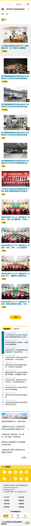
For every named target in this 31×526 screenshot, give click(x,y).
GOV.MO (6, 497)
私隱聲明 (21, 503)
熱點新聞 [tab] (7, 329)
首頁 (2, 14)
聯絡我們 (21, 500)
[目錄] (2, 9)
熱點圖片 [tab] (16, 329)
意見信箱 (21, 497)
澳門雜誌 (6, 500)
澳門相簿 (6, 507)
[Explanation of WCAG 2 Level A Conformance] (27, 523)
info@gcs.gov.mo (10, 489)
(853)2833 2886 (9, 491)
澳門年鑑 (6, 503)
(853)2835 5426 (21, 491)
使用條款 (21, 507)
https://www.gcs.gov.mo (11, 487)
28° (20, 4)
